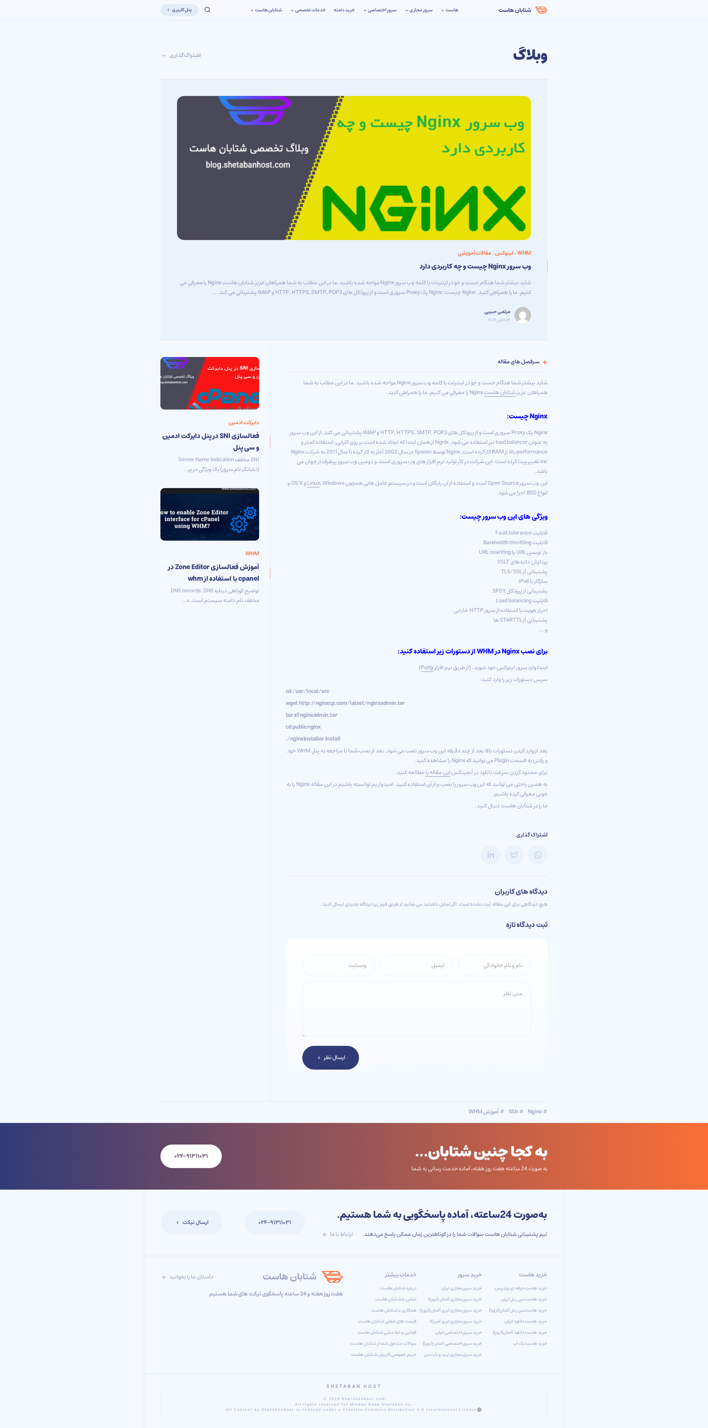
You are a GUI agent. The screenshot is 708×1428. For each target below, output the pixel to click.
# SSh (516, 1112)
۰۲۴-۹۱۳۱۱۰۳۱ (274, 1223)
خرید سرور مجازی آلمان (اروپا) (455, 1299)
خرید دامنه (344, 10)
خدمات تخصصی (310, 10)
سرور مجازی (420, 10)
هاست (451, 10)
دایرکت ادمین (243, 423)
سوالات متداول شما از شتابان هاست (384, 1343)
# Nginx (538, 1112)
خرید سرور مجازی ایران (461, 1288)
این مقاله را (438, 772)
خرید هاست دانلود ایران (525, 1321)
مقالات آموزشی (474, 253)
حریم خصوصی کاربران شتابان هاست (384, 1354)
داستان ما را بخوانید (190, 1277)
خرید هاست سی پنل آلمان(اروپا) (518, 1310)
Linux (313, 483)
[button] (207, 10)
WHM (524, 253)
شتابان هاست (515, 10)
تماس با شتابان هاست (396, 1299)
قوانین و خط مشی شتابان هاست (387, 1332)
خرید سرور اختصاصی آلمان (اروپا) (452, 1343)
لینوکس (504, 253)
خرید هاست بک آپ (530, 1343)
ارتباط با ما (341, 1234)
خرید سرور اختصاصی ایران (458, 1332)
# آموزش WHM (486, 1112)
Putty (427, 668)
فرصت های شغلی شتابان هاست (387, 1321)
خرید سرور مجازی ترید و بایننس (453, 1354)
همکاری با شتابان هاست (394, 1310)
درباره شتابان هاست (398, 1288)
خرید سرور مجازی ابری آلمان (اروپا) (451, 1310)
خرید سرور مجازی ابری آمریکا (456, 1321)
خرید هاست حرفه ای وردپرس (521, 1288)
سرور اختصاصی (381, 10)
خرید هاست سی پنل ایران (524, 1299)
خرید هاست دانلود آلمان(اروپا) (520, 1332)
